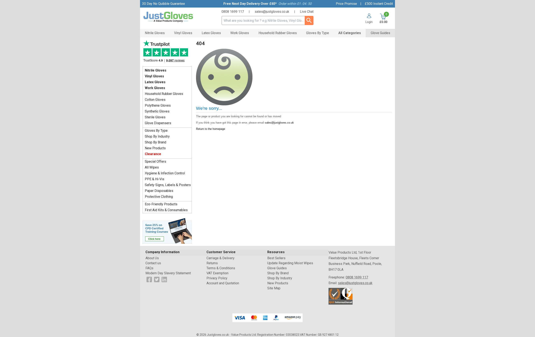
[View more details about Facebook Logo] (149, 279)
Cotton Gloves (155, 100)
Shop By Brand (155, 142)
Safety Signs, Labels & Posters (168, 185)
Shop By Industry (157, 136)
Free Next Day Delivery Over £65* (250, 4)
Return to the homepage (210, 128)
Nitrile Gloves (155, 70)
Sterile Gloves (155, 117)
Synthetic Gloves (157, 111)
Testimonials (167, 52)
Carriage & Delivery (220, 258)
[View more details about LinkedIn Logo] (164, 279)
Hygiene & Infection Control (165, 173)
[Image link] (167, 230)
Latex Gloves (155, 82)
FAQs (149, 268)
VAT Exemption (217, 273)
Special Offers (155, 161)
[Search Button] (309, 20)
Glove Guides (277, 268)
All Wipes (152, 167)
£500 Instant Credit (379, 4)
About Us (152, 258)
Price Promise (346, 4)
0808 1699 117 (233, 12)
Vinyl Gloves (154, 76)
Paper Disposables (159, 191)
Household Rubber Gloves (164, 94)
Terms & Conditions (220, 268)
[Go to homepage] (173, 17)
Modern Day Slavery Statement (168, 273)
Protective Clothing (159, 197)
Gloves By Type (156, 131)
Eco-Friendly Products (161, 204)
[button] (367, 18)
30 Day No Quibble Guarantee (163, 4)
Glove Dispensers (158, 123)
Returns (212, 263)
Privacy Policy (216, 278)
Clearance (153, 154)
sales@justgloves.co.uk (272, 12)
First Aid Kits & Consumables (166, 210)
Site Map (273, 288)
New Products (155, 148)
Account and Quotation (222, 283)
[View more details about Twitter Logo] (156, 279)
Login (369, 21)
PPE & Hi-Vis (154, 179)
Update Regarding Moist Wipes (290, 263)
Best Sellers (276, 258)
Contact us (153, 263)
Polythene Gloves (158, 105)
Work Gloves (155, 88)
